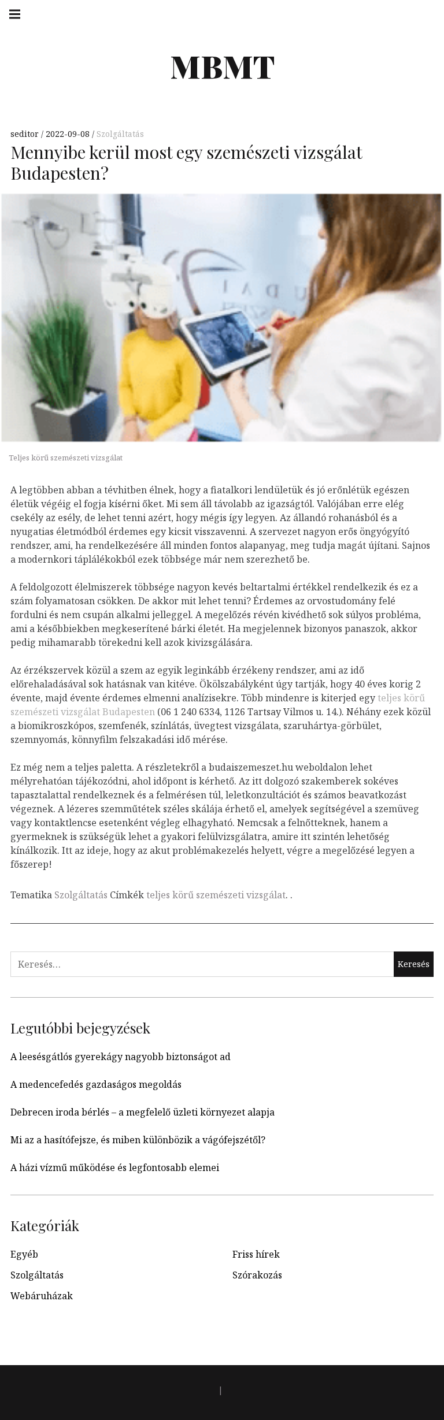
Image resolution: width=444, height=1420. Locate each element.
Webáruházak (41, 1295)
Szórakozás (257, 1275)
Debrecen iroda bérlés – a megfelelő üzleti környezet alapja (142, 1112)
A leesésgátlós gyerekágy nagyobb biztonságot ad (120, 1056)
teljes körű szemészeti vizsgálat (216, 895)
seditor (25, 133)
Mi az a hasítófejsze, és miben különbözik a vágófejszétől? (137, 1139)
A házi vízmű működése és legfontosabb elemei (114, 1167)
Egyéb (24, 1254)
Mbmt (222, 66)
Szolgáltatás (120, 133)
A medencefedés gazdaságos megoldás (96, 1084)
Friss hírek (256, 1254)
